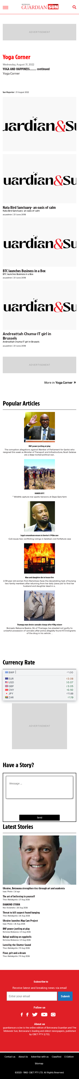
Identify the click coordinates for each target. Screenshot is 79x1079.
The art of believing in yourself (19, 896)
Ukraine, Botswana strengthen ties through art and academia (34, 888)
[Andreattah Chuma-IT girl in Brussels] (39, 305)
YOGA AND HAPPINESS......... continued (26, 69)
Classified (56, 1056)
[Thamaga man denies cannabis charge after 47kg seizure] (39, 605)
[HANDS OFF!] (39, 474)
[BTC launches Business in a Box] (39, 242)
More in (58, 382)
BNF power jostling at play (39, 446)
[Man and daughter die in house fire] (39, 558)
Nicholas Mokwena (11, 932)
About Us (23, 1056)
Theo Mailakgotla (10, 899)
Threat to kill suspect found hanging (21, 912)
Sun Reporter (9, 92)
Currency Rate (19, 662)
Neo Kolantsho (9, 907)
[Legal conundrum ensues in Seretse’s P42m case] (39, 516)
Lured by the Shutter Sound (17, 945)
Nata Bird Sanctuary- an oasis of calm (29, 207)
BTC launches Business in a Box (24, 271)
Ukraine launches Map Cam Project (20, 920)
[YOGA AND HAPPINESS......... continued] (39, 124)
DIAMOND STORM (11, 904)
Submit (65, 996)
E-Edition (69, 1056)
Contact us (10, 1056)
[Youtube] (45, 1014)
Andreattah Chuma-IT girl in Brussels (27, 336)
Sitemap (39, 1063)
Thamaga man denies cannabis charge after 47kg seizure (39, 624)
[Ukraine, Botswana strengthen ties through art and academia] (39, 860)
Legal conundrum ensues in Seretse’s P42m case (39, 535)
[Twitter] (36, 1014)
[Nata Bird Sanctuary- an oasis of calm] (39, 178)
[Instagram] (54, 1014)
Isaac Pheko (8, 891)
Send (39, 817)
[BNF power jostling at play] (39, 427)
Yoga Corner (16, 57)
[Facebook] (23, 1014)
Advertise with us (40, 1056)
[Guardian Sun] (40, 6)
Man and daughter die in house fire (39, 577)
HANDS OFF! (39, 493)
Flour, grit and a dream (14, 953)
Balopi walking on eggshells (17, 937)
